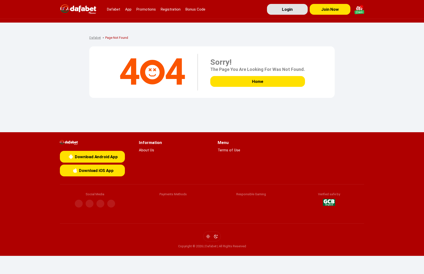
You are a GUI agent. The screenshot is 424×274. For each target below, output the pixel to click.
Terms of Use (229, 150)
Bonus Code (195, 9)
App (128, 9)
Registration (171, 9)
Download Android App (96, 156)
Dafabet (113, 9)
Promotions (146, 9)
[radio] (208, 236)
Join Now (330, 9)
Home (257, 81)
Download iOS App (96, 170)
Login (287, 9)
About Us (146, 150)
